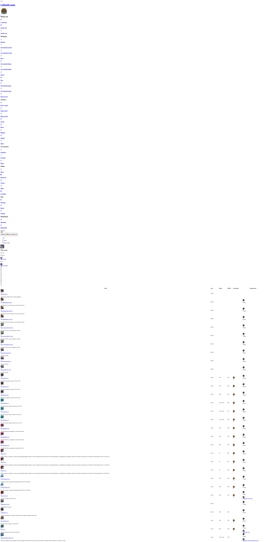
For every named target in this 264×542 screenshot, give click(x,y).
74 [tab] (1, 285)
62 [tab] (1, 277)
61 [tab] (1, 276)
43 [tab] (1, 268)
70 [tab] (1, 282)
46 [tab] (1, 269)
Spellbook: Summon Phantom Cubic (251, 540)
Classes (5, 240)
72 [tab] (1, 284)
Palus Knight (3, 259)
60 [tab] (1, 275)
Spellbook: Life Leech (247, 498)
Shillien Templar (4, 265)
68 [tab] (1, 281)
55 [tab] (1, 273)
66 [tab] (1, 280)
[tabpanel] (132, 414)
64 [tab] (1, 279)
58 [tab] (1, 274)
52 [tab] (1, 271)
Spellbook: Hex (246, 532)
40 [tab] (1, 266)
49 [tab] (1, 270)
